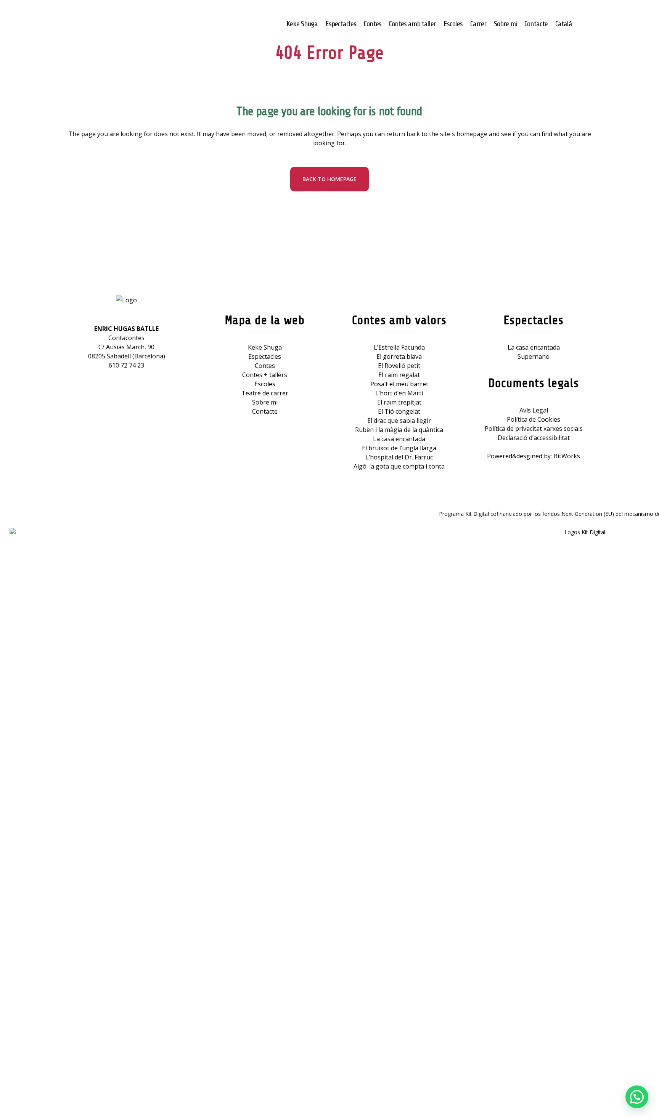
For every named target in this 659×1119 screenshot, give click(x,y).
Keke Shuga (265, 347)
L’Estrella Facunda (399, 347)
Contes (265, 365)
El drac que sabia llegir (399, 420)
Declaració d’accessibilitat (534, 437)
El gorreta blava (399, 356)
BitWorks (566, 456)
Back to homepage (329, 179)
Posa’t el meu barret (399, 384)
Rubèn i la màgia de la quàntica (399, 429)
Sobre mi (265, 402)
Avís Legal (533, 410)
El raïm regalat (399, 375)
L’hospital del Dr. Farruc (399, 457)
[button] (636, 1096)
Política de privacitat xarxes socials (534, 428)
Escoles (264, 384)
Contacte (265, 411)
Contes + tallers (264, 375)
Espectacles (264, 356)
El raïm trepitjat (399, 402)
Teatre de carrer (264, 393)
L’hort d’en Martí (399, 393)
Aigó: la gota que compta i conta (399, 466)
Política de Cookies (533, 419)
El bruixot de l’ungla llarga (399, 448)
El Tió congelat (399, 411)
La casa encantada (399, 439)
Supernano (534, 356)
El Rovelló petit (399, 365)
